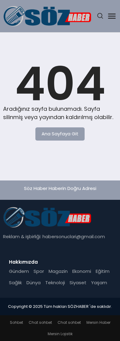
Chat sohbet (40, 322)
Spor (39, 271)
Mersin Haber (98, 322)
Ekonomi (81, 271)
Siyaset (78, 282)
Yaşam (99, 282)
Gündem (19, 271)
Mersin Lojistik (60, 333)
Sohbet (16, 322)
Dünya (33, 282)
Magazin (58, 271)
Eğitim (103, 271)
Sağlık (15, 282)
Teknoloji (55, 282)
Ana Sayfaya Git (60, 133)
